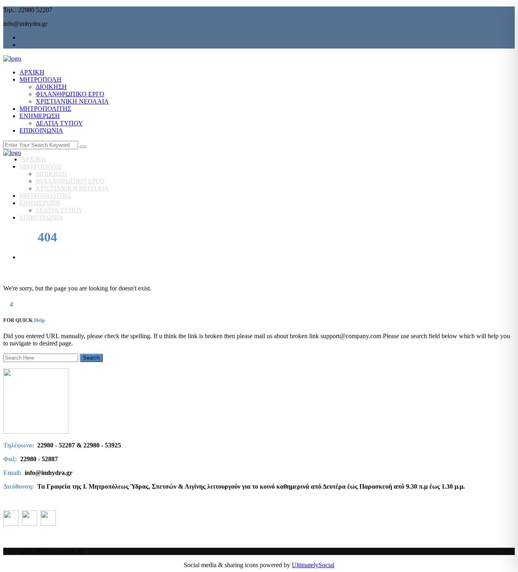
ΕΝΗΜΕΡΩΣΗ (39, 115)
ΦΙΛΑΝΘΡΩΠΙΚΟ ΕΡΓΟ (70, 94)
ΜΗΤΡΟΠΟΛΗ (40, 79)
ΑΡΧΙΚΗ (32, 72)
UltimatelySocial (313, 564)
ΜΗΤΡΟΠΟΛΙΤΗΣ (45, 108)
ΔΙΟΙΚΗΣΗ (51, 86)
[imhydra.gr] (12, 58)
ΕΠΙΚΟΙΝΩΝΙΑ (41, 130)
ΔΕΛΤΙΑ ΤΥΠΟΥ (59, 123)
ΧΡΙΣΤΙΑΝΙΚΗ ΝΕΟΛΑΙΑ (72, 101)
